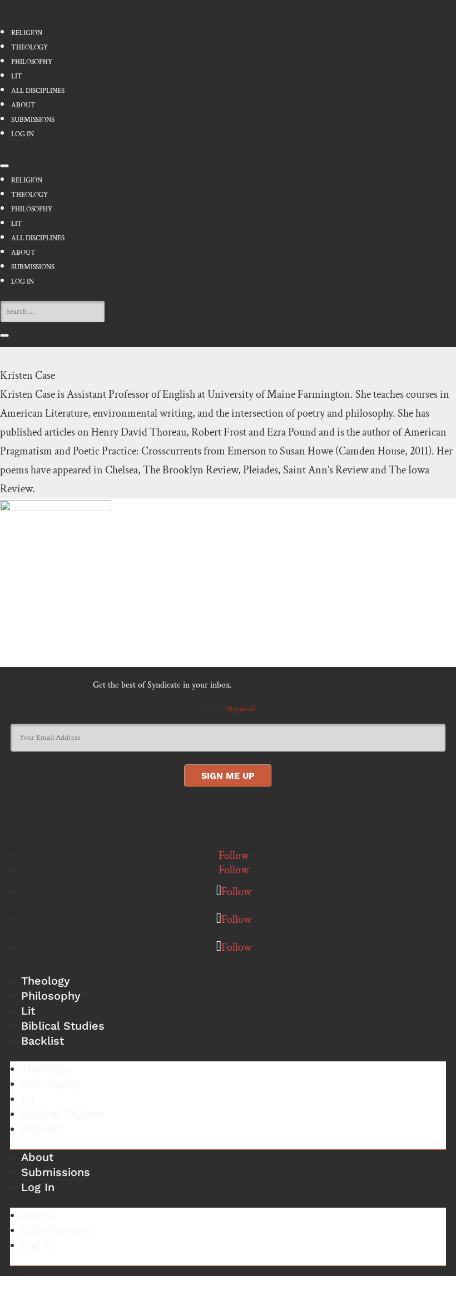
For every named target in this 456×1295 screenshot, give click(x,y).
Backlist (42, 1040)
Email (228, 708)
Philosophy (31, 62)
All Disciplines (38, 91)
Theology (29, 47)
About (23, 105)
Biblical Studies (63, 1025)
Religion (26, 33)
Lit (16, 76)
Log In (22, 134)
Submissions (32, 120)
